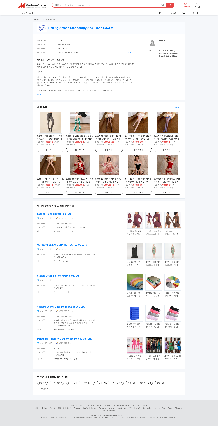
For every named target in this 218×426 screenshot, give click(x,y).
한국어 (131, 408)
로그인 (197, 7)
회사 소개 (74, 405)
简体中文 (52, 408)
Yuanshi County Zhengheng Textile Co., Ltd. (61, 307)
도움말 (173, 13)
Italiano (111, 408)
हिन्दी (154, 408)
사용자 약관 (90, 405)
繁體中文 (61, 408)
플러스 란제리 (73, 383)
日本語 (69, 408)
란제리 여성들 (145, 383)
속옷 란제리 (88, 383)
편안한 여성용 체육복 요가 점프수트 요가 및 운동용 (134, 233)
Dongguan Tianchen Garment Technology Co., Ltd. (64, 339)
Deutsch (93, 408)
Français (77, 408)
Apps (184, 13)
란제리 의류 (103, 383)
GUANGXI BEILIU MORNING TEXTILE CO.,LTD (62, 245)
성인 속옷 (160, 383)
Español (85, 408)
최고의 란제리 (56, 383)
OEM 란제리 (43, 389)
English (44, 408)
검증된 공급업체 (66, 218)
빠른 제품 (136, 405)
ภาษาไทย (162, 408)
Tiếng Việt (178, 408)
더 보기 (130, 52)
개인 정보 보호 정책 (103, 405)
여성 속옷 (131, 383)
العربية (138, 408)
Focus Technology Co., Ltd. (112, 415)
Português (102, 408)
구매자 (159, 13)
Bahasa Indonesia (109, 410)
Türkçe (170, 408)
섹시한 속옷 (117, 383)
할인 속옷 (42, 383)
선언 (81, 405)
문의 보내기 (50, 150)
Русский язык (121, 408)
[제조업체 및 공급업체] (32, 5)
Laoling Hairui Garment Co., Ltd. (54, 214)
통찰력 (144, 405)
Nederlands (147, 408)
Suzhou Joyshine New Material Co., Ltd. (58, 276)
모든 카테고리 (27, 13)
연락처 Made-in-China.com (121, 405)
